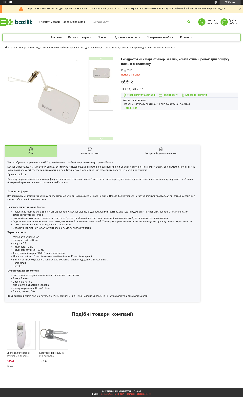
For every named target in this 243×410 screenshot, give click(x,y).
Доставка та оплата (127, 37)
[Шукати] (189, 22)
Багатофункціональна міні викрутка (51, 354)
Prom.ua (137, 391)
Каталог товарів (78, 37)
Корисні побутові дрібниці (65, 47)
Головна (56, 37)
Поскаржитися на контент (112, 394)
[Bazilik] (19, 22)
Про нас (103, 37)
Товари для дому (39, 47)
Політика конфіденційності (138, 394)
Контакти (186, 37)
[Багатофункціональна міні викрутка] (53, 335)
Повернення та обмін (160, 37)
